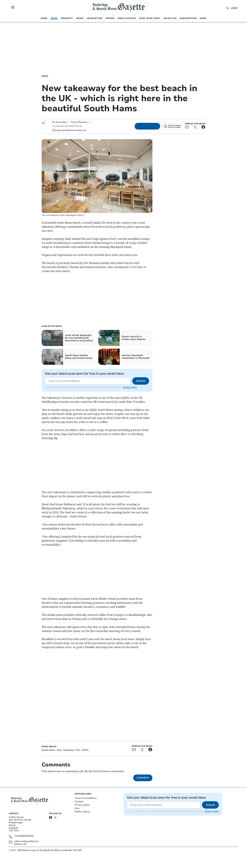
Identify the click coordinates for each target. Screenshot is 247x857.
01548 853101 (26, 836)
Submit (140, 381)
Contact (79, 801)
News (45, 76)
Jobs (77, 808)
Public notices (82, 811)
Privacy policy (82, 804)
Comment (143, 777)
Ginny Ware (61, 122)
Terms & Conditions (86, 798)
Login (234, 8)
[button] (13, 7)
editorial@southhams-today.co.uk (26, 842)
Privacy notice (130, 387)
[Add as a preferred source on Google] (172, 126)
